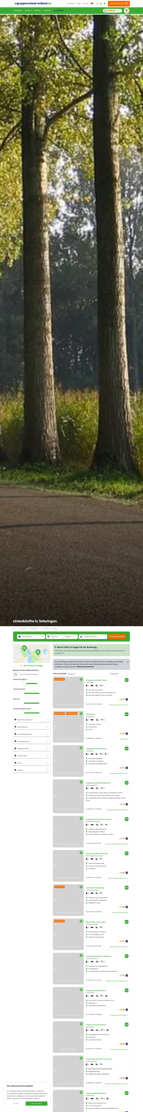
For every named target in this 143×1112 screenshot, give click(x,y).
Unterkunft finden (116, 637)
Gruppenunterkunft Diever (118, 705)
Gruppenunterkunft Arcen (119, 773)
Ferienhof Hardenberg (120, 912)
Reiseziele (17, 10)
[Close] (128, 662)
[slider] (24, 683)
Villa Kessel (124, 739)
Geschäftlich (59, 10)
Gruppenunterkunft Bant (119, 1015)
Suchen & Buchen (118, 4)
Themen (28, 10)
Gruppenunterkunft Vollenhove (117, 981)
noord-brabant (33, 629)
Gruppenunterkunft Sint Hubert (116, 844)
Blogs (79, 3)
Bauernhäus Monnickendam (118, 878)
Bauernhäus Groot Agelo (119, 947)
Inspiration (71, 3)
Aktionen (47, 10)
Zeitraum (37, 10)
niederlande (23, 629)
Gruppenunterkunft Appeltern (117, 810)
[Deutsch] (92, 3)
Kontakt (85, 3)
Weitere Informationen (85, 667)
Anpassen (16, 1104)
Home (15, 629)
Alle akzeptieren (36, 1104)
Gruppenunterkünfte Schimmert (116, 1084)
